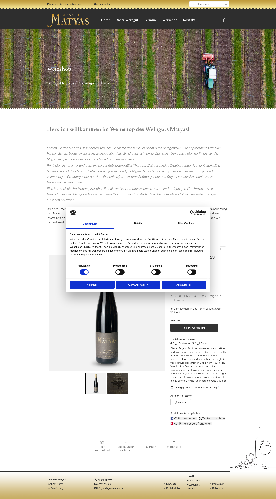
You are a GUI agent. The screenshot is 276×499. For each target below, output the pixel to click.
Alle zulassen (183, 284)
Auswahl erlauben (138, 284)
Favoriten (150, 446)
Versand (181, 300)
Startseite (171, 484)
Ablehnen (92, 284)
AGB (191, 476)
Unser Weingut (126, 20)
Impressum (218, 484)
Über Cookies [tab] (186, 223)
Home (105, 20)
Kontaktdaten (173, 488)
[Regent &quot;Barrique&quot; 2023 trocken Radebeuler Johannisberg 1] (117, 383)
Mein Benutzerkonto (102, 448)
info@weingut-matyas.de (110, 488)
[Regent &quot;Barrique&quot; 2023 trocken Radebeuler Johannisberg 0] (95, 383)
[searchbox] (209, 4)
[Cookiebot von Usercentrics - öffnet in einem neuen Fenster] (192, 212)
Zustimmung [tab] (90, 223)
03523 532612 (103, 4)
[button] (180, 402)
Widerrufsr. (195, 480)
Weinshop (169, 20)
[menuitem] (220, 249)
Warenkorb (174, 446)
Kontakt (189, 20)
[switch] (120, 272)
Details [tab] (138, 223)
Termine (150, 20)
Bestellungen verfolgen (126, 448)
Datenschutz (219, 488)
